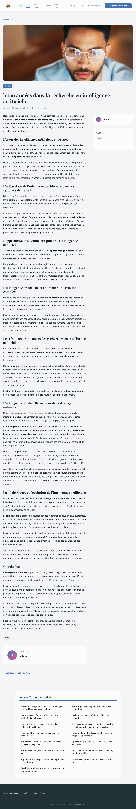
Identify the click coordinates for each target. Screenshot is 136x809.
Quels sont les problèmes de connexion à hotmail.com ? (40, 734)
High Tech (35, 6)
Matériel (81, 6)
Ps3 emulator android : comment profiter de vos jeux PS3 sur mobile (92, 734)
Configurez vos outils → (118, 6)
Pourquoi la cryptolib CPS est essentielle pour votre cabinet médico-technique (42, 707)
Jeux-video (56, 6)
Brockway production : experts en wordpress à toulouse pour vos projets (42, 769)
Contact (43, 793)
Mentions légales (29, 793)
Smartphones (94, 6)
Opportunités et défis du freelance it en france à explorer (93, 743)
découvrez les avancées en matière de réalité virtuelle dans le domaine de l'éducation (92, 725)
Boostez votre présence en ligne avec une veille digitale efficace (40, 716)
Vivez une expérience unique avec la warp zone (91, 761)
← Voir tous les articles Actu (16, 673)
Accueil (19, 6)
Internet (47, 6)
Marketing (70, 6)
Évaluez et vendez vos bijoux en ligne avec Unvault (91, 716)
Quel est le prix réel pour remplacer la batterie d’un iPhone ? (39, 725)
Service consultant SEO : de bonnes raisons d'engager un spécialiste (41, 743)
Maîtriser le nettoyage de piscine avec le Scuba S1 (42, 752)
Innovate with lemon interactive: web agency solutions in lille (92, 752)
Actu (28, 6)
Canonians (11, 793)
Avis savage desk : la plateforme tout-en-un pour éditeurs (92, 707)
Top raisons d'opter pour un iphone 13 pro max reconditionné (42, 761)
